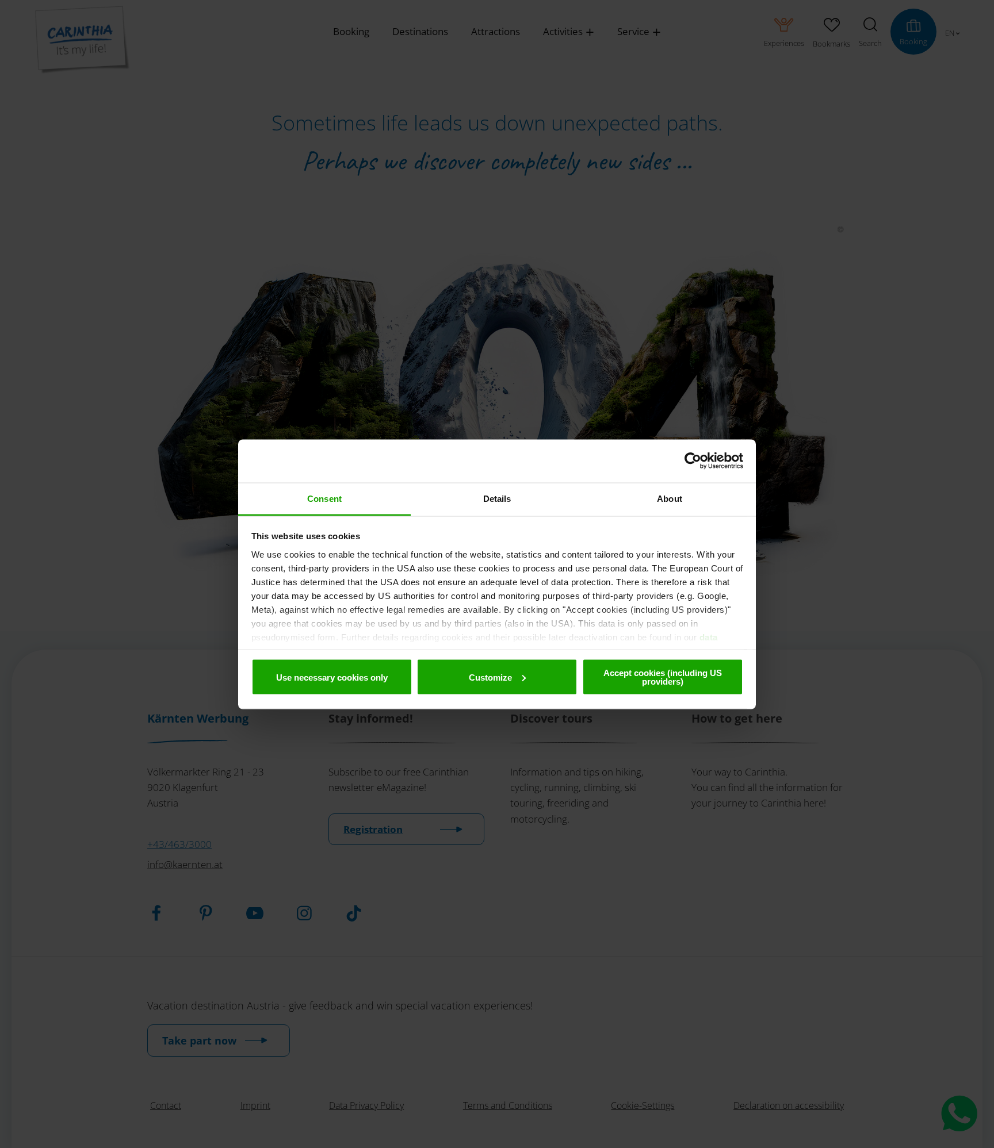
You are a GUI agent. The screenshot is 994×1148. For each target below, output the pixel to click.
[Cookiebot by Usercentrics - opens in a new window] (693, 461)
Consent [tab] (324, 498)
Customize (490, 677)
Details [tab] (497, 498)
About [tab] (669, 498)
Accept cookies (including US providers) (662, 677)
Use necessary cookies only (332, 677)
